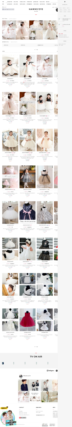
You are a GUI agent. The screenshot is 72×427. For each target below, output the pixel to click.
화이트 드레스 (6, 45)
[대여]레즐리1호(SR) (45, 332)
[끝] (37, 49)
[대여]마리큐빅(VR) (10, 261)
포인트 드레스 (23, 45)
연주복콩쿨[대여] (29, 4)
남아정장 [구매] (9, 1)
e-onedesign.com (21, 424)
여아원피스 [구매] (22, 1)
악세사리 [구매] (42, 1)
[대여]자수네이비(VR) (26, 225)
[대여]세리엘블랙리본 (27, 78)
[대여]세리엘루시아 (10, 78)
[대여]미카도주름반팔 (8, 152)
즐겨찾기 (5, 7)
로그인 (53, 7)
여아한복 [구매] (29, 1)
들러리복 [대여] (42, 4)
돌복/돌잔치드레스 (40, 45)
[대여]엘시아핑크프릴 (8, 189)
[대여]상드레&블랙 (45, 261)
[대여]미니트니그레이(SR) (27, 189)
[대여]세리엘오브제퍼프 (42, 152)
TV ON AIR (36, 356)
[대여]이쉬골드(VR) (43, 189)
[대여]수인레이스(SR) (42, 225)
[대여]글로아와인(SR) (27, 332)
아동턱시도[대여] (22, 4)
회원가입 (56, 7)
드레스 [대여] (16, 4)
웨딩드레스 (48, 1)
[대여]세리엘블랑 (44, 78)
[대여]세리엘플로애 (9, 115)
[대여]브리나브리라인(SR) (10, 332)
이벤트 (65, 15)
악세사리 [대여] (36, 4)
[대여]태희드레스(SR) (10, 225)
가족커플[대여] (48, 4)
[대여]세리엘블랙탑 (43, 115)
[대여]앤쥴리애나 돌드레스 (27, 115)
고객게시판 (54, 4)
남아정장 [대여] (9, 4)
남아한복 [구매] (35, 1)
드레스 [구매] (16, 1)
